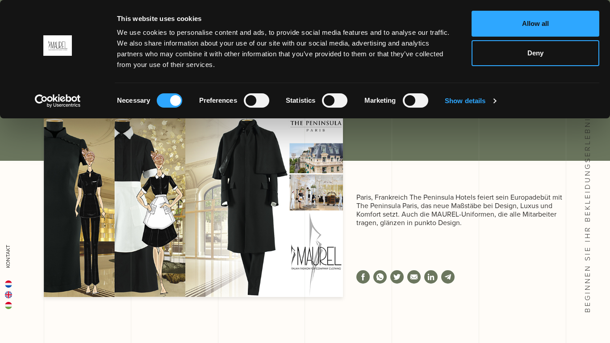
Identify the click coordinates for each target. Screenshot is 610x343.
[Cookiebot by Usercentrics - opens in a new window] (58, 101)
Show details (465, 101)
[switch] (256, 100)
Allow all (535, 23)
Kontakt (8, 256)
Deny (535, 53)
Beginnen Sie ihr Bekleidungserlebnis (587, 210)
